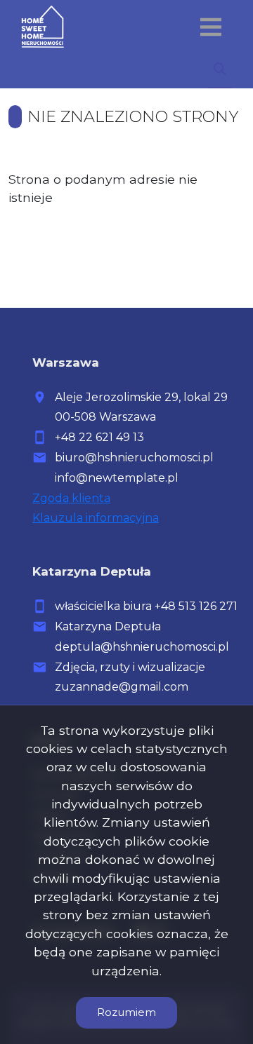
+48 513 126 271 (196, 606)
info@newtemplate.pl (117, 477)
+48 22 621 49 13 (99, 437)
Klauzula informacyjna (95, 517)
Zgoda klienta (71, 498)
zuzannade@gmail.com (121, 686)
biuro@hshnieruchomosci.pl (134, 457)
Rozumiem (126, 1012)
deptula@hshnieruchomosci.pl (142, 646)
